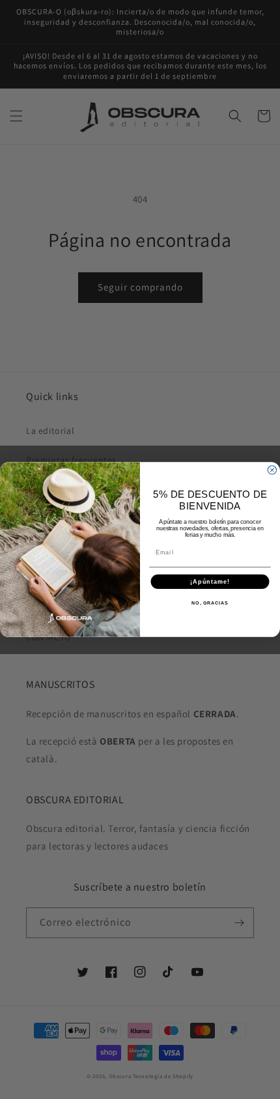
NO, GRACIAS (209, 603)
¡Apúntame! (209, 581)
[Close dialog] (272, 470)
